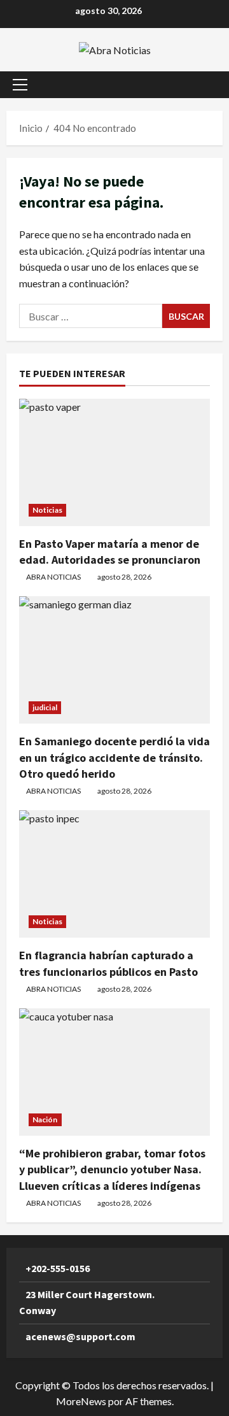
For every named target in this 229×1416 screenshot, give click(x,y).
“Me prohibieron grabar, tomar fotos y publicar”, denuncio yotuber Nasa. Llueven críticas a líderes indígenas (112, 1169)
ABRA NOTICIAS (53, 577)
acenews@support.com (80, 1336)
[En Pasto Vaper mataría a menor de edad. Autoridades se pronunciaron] (114, 462)
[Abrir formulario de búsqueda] (207, 84)
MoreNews (81, 1401)
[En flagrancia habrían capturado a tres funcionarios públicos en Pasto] (114, 874)
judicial (44, 707)
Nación (45, 1119)
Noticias (47, 510)
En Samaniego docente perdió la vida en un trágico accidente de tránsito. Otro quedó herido (114, 757)
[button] (20, 84)
